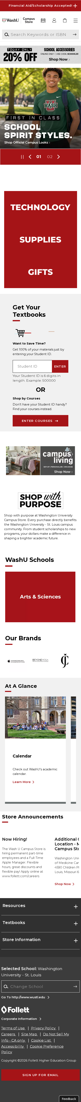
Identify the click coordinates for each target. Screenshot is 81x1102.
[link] (65, 20)
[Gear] (40, 272)
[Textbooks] (43, 20)
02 (49, 156)
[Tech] (40, 207)
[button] (40, 5)
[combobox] (40, 986)
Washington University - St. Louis (31, 971)
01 (38, 156)
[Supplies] (40, 239)
